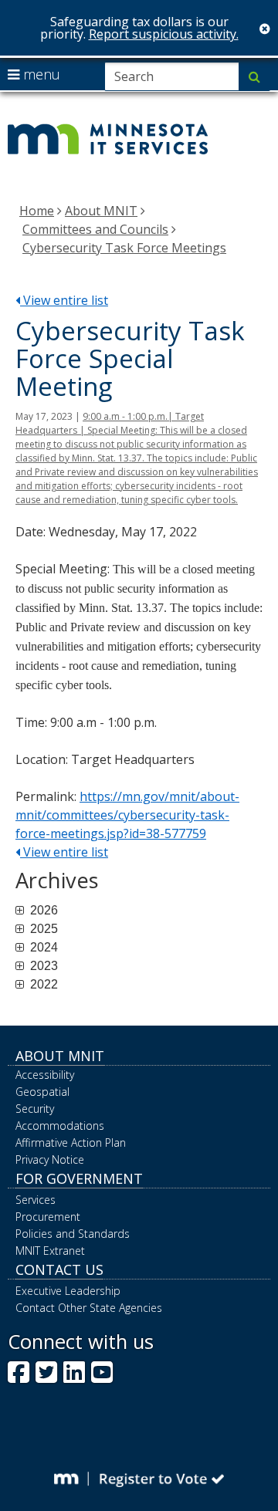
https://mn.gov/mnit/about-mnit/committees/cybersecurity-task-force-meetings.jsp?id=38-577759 (127, 815)
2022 (42, 985)
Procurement (47, 1216)
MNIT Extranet (50, 1250)
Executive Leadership (67, 1290)
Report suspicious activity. (164, 33)
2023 (42, 966)
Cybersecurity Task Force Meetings (124, 247)
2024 (42, 947)
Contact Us (59, 1269)
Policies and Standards (72, 1233)
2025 (42, 929)
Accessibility (44, 1074)
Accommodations (59, 1125)
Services (35, 1199)
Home (36, 210)
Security (34, 1108)
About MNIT (101, 210)
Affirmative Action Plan (70, 1142)
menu (39, 74)
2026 (42, 910)
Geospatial (42, 1091)
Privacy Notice (49, 1159)
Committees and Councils (95, 229)
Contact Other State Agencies (88, 1307)
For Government (79, 1178)
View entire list (64, 300)
